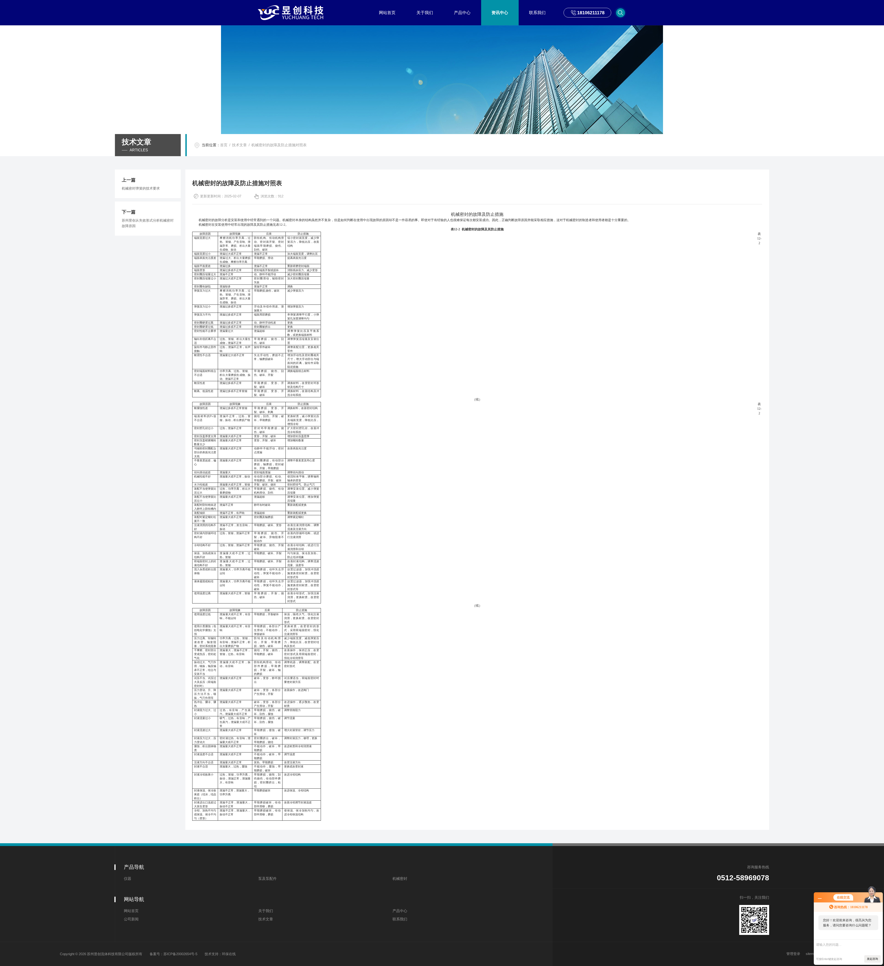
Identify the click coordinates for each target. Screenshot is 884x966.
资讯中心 (499, 12)
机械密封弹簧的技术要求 (141, 188)
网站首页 (387, 12)
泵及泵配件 (267, 879)
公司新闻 (131, 919)
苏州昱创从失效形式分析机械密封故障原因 (148, 223)
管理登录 (793, 954)
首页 (223, 145)
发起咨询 (872, 958)
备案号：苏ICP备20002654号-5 (173, 954)
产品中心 (462, 12)
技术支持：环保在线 (220, 954)
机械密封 (400, 879)
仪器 (127, 879)
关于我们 (424, 12)
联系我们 (537, 12)
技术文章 (239, 145)
